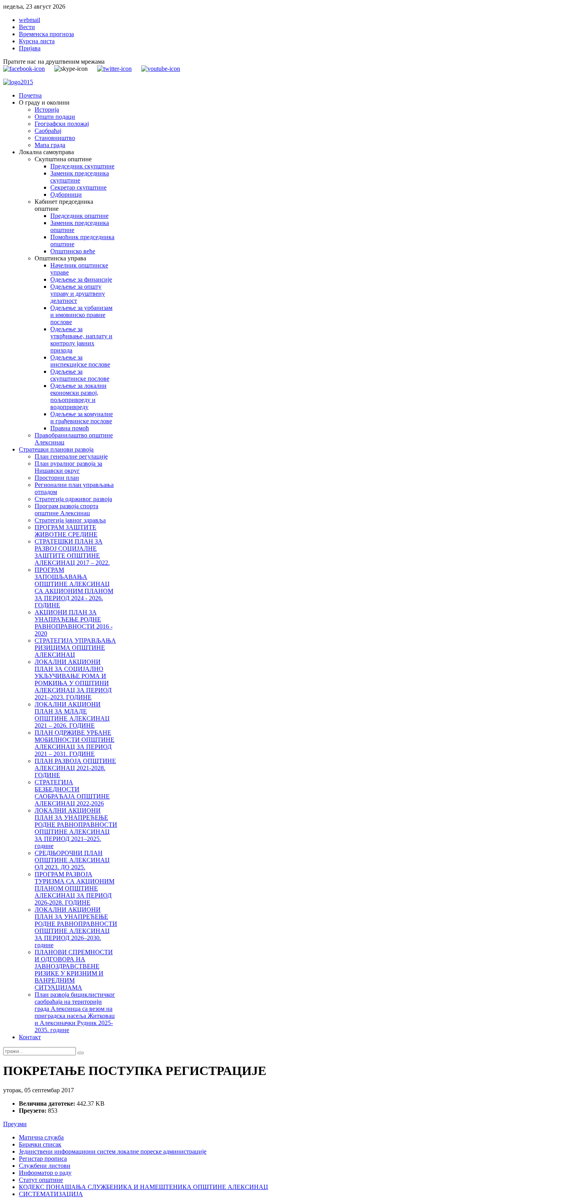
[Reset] (80, 1053)
